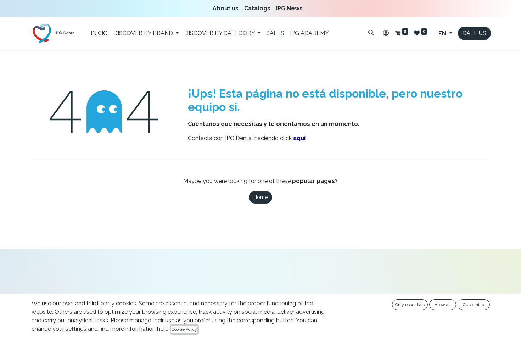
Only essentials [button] (410, 304)
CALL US (474, 33)
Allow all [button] (442, 304)
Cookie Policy (184, 329)
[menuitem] (227, 8)
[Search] (371, 32)
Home (260, 197)
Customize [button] (473, 304)
